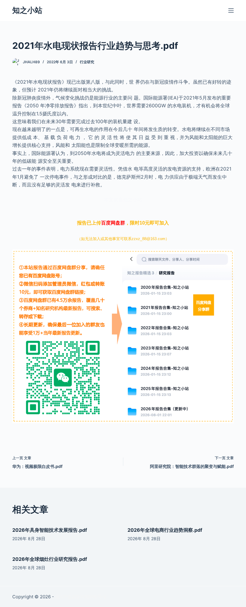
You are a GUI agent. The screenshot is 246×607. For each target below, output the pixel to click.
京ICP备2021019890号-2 (80, 597)
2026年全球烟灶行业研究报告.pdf (49, 559)
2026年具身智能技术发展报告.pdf (49, 530)
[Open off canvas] (231, 10)
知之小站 (27, 10)
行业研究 (87, 62)
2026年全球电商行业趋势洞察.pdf (165, 530)
